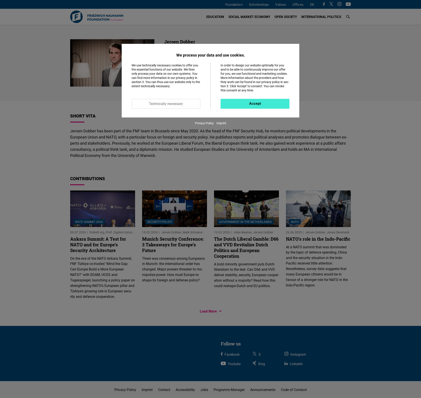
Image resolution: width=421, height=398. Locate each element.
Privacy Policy (204, 123)
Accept (255, 103)
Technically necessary (166, 103)
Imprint (221, 123)
